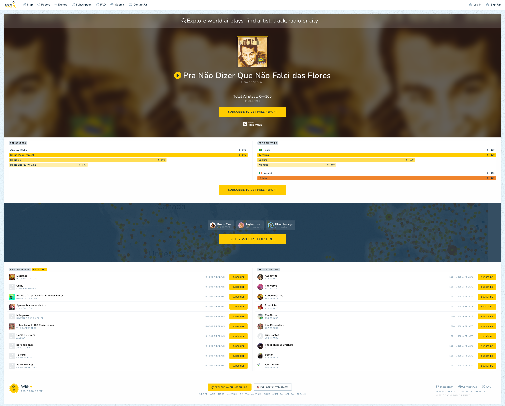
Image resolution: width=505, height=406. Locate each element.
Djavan (20, 318)
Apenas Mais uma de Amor (32, 305)
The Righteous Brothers (279, 345)
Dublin (263, 178)
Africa (289, 394)
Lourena (30, 289)
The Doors (271, 315)
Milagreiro (22, 315)
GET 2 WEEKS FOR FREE (252, 239)
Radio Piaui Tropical (22, 155)
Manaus (263, 165)
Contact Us (140, 5)
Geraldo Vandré (252, 82)
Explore (62, 5)
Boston (269, 355)
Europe (203, 394)
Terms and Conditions (471, 391)
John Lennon (272, 365)
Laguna (263, 160)
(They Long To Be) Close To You (35, 325)
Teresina (264, 155)
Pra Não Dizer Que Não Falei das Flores (40, 296)
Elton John (271, 305)
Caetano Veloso (26, 368)
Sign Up (495, 5)
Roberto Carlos (26, 279)
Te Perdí (21, 355)
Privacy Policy (445, 391)
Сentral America (250, 394)
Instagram (447, 387)
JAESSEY (21, 338)
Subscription (84, 5)
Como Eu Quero (25, 335)
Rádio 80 (15, 160)
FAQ (103, 5)
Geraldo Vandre (26, 299)
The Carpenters (26, 328)
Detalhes (21, 276)
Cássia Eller (36, 318)
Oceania (301, 394)
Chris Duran (24, 358)
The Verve (271, 286)
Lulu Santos (24, 308)
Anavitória (23, 348)
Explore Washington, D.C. (231, 387)
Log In (477, 5)
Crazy (19, 286)
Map (30, 5)
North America (227, 394)
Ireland (268, 173)
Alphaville (271, 276)
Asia (212, 394)
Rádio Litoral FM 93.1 (23, 165)
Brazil (267, 150)
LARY (19, 289)
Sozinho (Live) (24, 365)
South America (273, 394)
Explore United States (274, 387)
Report (45, 5)
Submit (119, 5)
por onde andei (25, 345)
